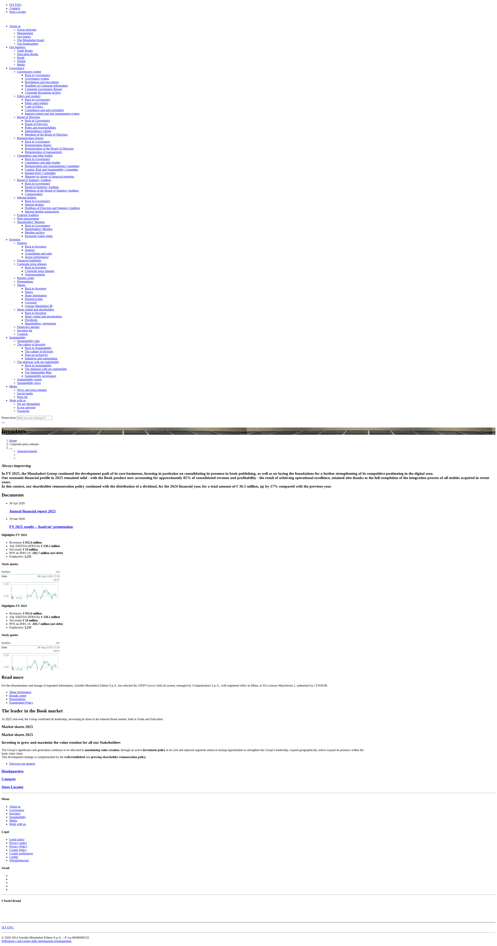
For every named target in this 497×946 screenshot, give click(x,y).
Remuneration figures (30, 138)
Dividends (31, 320)
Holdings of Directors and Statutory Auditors (52, 208)
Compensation (34, 194)
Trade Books (25, 50)
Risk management (28, 218)
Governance (16, 68)
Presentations (25, 281)
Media (21, 64)
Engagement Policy (21, 702)
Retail (20, 57)
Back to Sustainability (38, 348)
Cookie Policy (18, 850)
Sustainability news (29, 383)
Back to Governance (37, 75)
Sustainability (17, 337)
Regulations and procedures (42, 82)
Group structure (26, 29)
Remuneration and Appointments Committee (52, 166)
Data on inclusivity (36, 355)
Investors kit (24, 330)
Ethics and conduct (28, 96)
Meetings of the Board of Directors (46, 134)
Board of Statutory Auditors (34, 180)
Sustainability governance (40, 376)
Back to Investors (35, 246)
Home (13, 440)
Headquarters (12, 771)
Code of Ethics (34, 106)
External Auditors (28, 215)
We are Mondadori (28, 404)
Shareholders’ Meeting (31, 222)
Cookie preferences (21, 853)
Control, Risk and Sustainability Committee (51, 169)
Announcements (35, 274)
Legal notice (16, 839)
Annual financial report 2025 (32, 511)
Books (6, 908)
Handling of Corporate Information (46, 85)
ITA (11, 4)
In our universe (26, 407)
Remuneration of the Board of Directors (49, 148)
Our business (17, 47)
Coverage (31, 302)
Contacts (14, 8)
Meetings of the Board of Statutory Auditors (52, 190)
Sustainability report (29, 379)
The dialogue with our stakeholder (38, 362)
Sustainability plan (28, 341)
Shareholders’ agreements (40, 323)
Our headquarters (27, 43)
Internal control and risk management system (52, 113)
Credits (13, 857)
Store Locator (17, 11)
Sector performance (37, 257)
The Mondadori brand (30, 40)
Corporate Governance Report (43, 89)
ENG (18, 4)
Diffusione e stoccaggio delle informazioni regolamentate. (37, 941)
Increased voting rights (39, 236)
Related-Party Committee (40, 173)
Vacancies (23, 411)
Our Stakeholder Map (38, 372)
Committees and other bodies (35, 155)
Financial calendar (28, 327)
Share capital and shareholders (35, 309)
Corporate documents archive (43, 92)
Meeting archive (35, 232)
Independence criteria (38, 131)
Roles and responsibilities (40, 127)
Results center (25, 278)
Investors (14, 239)
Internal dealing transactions (42, 211)
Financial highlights (29, 260)
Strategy (22, 243)
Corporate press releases (32, 264)
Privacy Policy (18, 846)
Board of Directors (28, 117)
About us (15, 26)
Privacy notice (18, 843)
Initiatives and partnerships (41, 358)
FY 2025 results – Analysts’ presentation (41, 527)
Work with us (17, 400)
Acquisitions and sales (38, 253)
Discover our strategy (22, 763)
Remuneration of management (43, 152)
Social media (25, 393)
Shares (21, 285)
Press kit (22, 397)
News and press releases (32, 390)
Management (25, 33)
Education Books (27, 54)
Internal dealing (26, 197)
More (5, 919)
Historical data (34, 299)
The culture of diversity (31, 344)
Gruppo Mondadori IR (39, 306)
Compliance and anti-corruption (44, 110)
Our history (24, 36)
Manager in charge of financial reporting (49, 176)
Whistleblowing (19, 860)
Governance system (29, 71)
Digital (21, 61)
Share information (36, 295)
